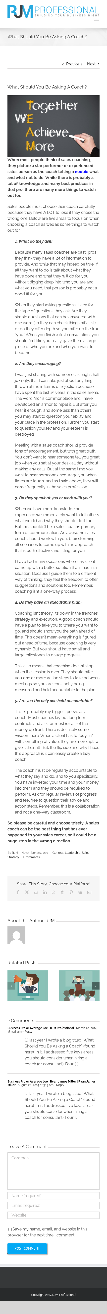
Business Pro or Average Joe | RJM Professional (40, 1028)
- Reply (27, 1031)
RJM (15, 853)
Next (91, 64)
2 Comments (31, 857)
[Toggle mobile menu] (97, 20)
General (58, 853)
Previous (74, 64)
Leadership (72, 853)
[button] (11, 986)
